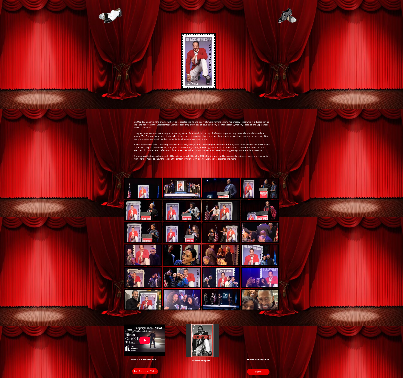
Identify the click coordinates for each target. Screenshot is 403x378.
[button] (202, 340)
